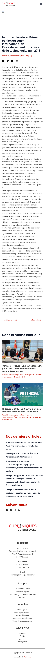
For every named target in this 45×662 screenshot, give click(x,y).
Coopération (18, 375)
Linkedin (22, 639)
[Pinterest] (12, 60)
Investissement (7, 377)
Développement (29, 375)
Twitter (23, 636)
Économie (38, 375)
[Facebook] (3, 60)
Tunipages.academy (22, 612)
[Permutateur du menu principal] (41, 4)
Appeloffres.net (22, 615)
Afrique (11, 375)
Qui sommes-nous (22, 588)
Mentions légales (22, 591)
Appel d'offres (19, 415)
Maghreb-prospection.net (22, 621)
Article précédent (9, 320)
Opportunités (37, 417)
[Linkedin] (17, 60)
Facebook (22, 633)
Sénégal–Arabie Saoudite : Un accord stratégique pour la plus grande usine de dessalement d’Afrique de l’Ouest (23, 492)
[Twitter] (8, 60)
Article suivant (37, 320)
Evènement (14, 55)
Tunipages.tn (22, 609)
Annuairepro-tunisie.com (22, 618)
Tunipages (27, 657)
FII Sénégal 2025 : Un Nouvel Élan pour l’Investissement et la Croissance (22, 410)
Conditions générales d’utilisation (22, 594)
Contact (22, 597)
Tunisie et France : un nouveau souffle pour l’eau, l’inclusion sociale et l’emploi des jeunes (22, 368)
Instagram (22, 641)
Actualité (6, 55)
